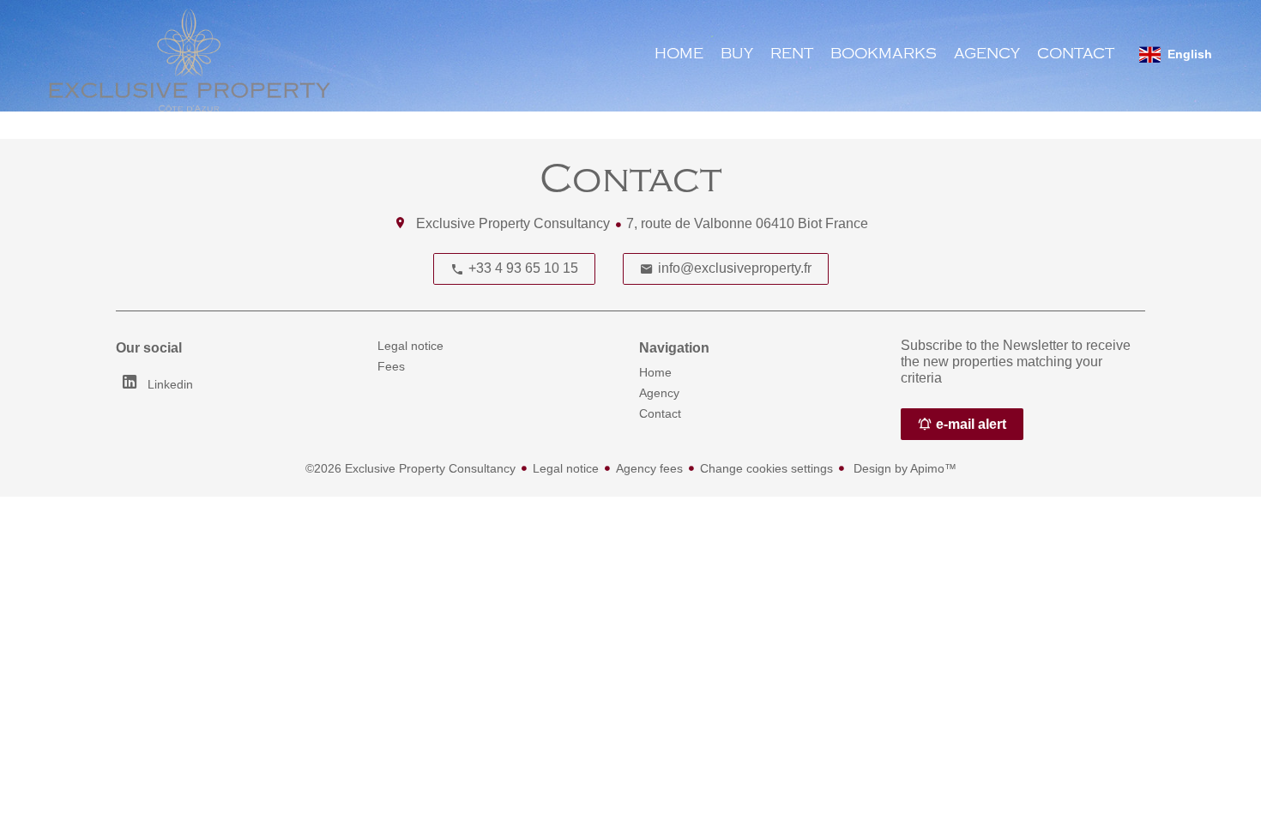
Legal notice (566, 468)
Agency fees (649, 468)
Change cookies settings (766, 468)
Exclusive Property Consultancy (513, 223)
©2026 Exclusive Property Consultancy (410, 468)
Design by (903, 468)
